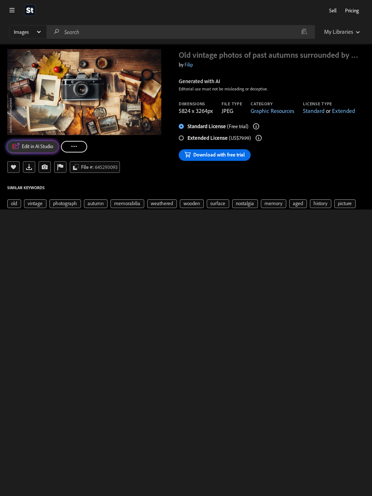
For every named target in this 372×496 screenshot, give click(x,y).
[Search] (57, 32)
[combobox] (180, 32)
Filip (189, 64)
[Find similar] (304, 32)
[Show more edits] (74, 147)
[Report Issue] (60, 167)
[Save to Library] (13, 167)
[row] (14, 203)
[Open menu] (12, 10)
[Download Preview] (29, 167)
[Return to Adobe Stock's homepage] (30, 10)
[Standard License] (256, 126)
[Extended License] (258, 138)
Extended (343, 110)
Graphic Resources (272, 110)
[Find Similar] (45, 167)
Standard (313, 110)
